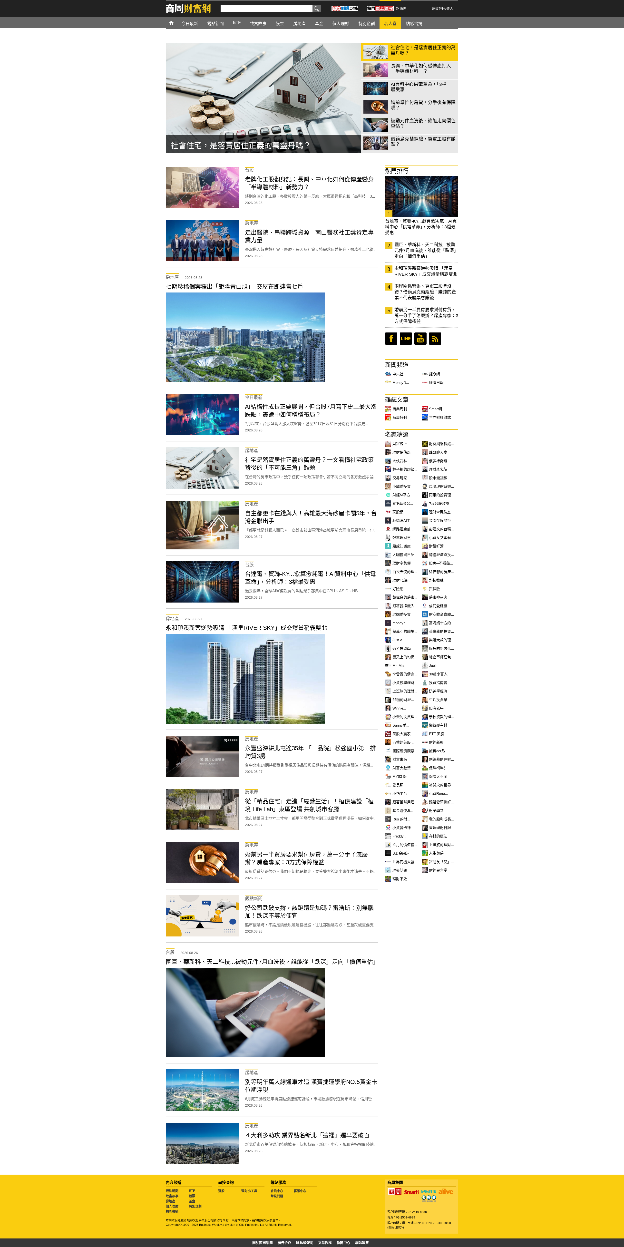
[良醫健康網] (428, 1191)
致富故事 (172, 1196)
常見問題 (277, 1196)
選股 (221, 1191)
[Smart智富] (411, 1192)
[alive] (446, 1191)
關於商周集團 (262, 1243)
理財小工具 (249, 1191)
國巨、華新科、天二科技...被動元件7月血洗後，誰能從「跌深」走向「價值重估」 (426, 250)
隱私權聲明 (304, 1243)
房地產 (170, 1201)
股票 (192, 1196)
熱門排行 (397, 171)
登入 (449, 8)
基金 (192, 1201)
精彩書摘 (172, 1211)
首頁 (176, 22)
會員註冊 (438, 8)
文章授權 (325, 1243)
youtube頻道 (420, 338)
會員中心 (277, 1191)
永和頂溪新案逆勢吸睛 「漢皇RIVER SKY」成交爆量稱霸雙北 (425, 271)
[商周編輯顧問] (428, 1198)
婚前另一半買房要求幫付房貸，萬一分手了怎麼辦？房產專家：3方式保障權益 (426, 315)
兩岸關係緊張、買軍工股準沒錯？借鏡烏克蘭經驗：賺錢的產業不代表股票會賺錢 (425, 292)
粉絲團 (401, 8)
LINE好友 (406, 338)
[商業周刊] (394, 1191)
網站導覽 (362, 1243)
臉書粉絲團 (391, 338)
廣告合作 (284, 1243)
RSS (435, 338)
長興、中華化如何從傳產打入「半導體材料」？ (252, 145)
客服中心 (300, 1191)
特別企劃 (195, 1206)
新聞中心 (343, 1243)
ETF (192, 1191)
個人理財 (172, 1206)
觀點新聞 (172, 1191)
